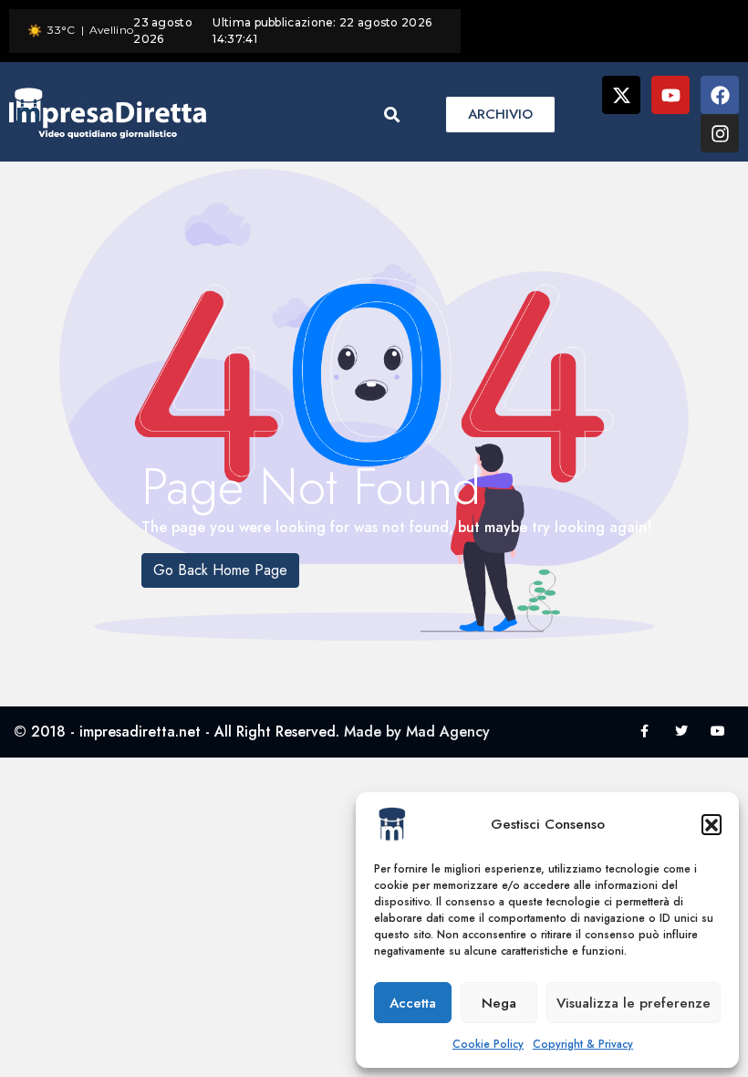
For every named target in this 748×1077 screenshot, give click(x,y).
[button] (711, 824)
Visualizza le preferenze (633, 1003)
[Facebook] (720, 95)
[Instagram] (720, 133)
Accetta (413, 1003)
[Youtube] (670, 95)
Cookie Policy (488, 1044)
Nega (499, 1003)
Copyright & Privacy (583, 1044)
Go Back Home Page (220, 569)
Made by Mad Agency (417, 731)
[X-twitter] (621, 95)
